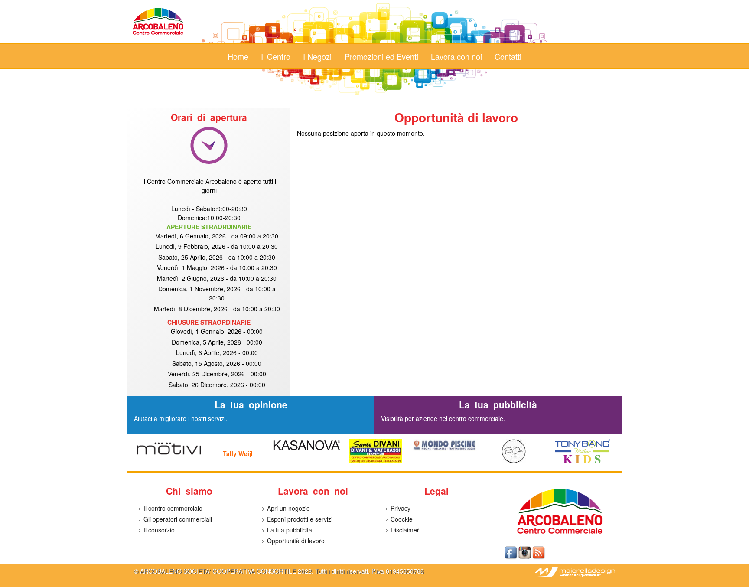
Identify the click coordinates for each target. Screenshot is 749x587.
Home (238, 56)
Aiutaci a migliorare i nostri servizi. (180, 418)
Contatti (508, 56)
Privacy (400, 508)
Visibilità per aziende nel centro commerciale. (443, 418)
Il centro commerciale (172, 508)
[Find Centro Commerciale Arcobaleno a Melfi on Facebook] (511, 557)
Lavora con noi (456, 56)
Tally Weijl (238, 453)
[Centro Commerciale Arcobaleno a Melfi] (158, 34)
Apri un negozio (288, 508)
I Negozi (317, 56)
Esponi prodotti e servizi (299, 519)
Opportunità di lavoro (296, 540)
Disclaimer (405, 529)
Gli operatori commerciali (177, 519)
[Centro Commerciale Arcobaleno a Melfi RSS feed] (539, 557)
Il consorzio (159, 529)
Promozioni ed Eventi (381, 56)
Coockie (402, 519)
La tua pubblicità (289, 529)
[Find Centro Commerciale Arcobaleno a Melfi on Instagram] (525, 557)
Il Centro (275, 56)
